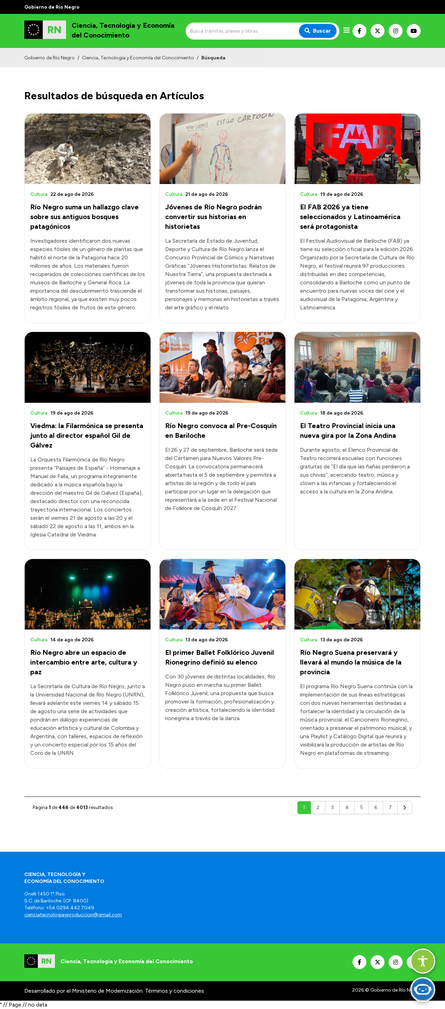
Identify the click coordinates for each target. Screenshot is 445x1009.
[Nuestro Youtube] (414, 31)
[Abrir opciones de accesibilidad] (422, 961)
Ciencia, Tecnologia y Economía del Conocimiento (138, 58)
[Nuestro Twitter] (378, 31)
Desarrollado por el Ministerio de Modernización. (84, 990)
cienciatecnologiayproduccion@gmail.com (73, 915)
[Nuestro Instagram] (396, 31)
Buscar (322, 30)
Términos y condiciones (174, 990)
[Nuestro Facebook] (359, 31)
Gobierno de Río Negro (49, 58)
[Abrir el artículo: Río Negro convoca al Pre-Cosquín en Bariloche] (222, 367)
